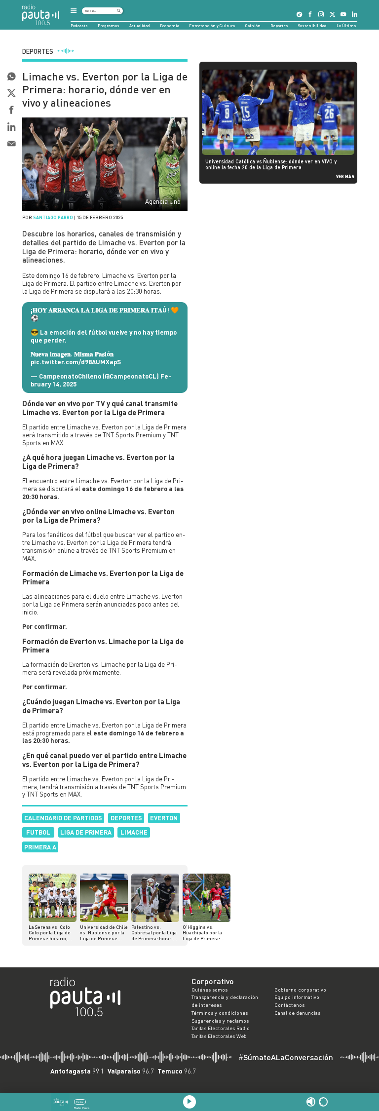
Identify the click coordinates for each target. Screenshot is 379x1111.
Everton (164, 818)
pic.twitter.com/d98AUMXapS (76, 362)
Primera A (40, 847)
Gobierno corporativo (300, 990)
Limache (134, 832)
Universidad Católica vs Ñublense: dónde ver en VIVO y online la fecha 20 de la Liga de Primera (271, 164)
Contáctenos (289, 1005)
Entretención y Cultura (212, 25)
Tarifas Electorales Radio (220, 1028)
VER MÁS (345, 176)
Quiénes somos (209, 990)
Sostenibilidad (312, 25)
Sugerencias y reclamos (220, 1021)
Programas (108, 25)
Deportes (279, 25)
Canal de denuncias (297, 1013)
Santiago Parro (53, 217)
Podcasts (79, 25)
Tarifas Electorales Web (219, 1036)
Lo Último (346, 25)
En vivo (79, 1102)
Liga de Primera (86, 832)
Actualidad (139, 25)
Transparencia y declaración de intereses (224, 1001)
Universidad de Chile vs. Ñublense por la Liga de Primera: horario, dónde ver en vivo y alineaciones (104, 933)
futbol (38, 832)
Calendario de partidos (63, 818)
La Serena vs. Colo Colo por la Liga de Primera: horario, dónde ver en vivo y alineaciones (51, 933)
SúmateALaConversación (285, 1057)
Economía (169, 25)
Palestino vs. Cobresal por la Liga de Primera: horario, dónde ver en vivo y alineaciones (154, 933)
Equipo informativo (296, 997)
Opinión (253, 25)
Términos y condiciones (219, 1013)
